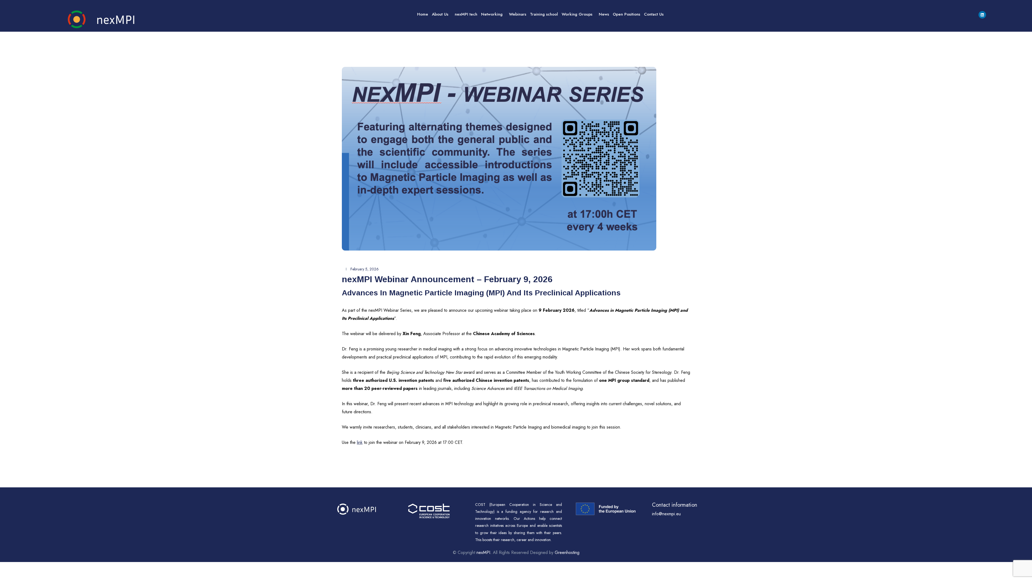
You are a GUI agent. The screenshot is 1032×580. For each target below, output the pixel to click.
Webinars (517, 14)
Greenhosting (567, 552)
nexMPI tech (466, 14)
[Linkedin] (982, 15)
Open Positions (626, 14)
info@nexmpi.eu (666, 514)
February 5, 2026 (364, 269)
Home (422, 14)
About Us (440, 14)
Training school (544, 14)
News (604, 14)
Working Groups (577, 14)
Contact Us (654, 14)
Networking (492, 14)
